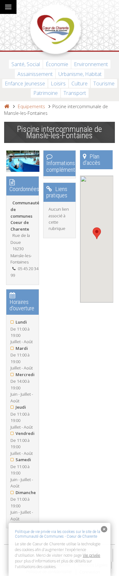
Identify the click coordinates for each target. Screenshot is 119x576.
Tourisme (104, 83)
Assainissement (35, 74)
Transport (74, 93)
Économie (57, 64)
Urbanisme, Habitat (80, 74)
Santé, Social (25, 64)
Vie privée (91, 555)
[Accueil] (6, 106)
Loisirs (58, 83)
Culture (79, 83)
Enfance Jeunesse (25, 83)
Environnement (91, 64)
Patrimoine (45, 93)
